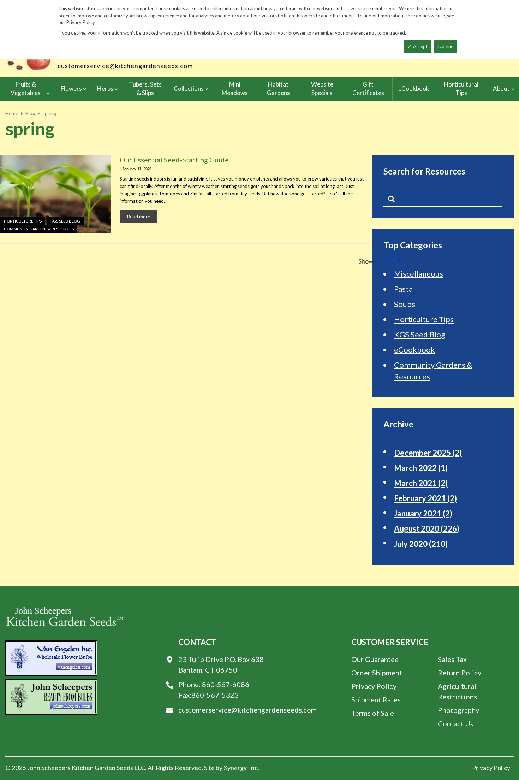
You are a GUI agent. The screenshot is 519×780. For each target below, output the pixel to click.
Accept (420, 46)
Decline (445, 46)
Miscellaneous (418, 273)
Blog (30, 113)
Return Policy (459, 672)
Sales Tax (452, 659)
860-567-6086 (225, 684)
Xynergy (234, 768)
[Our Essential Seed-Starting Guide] (55, 194)
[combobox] (442, 200)
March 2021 (421, 483)
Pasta (403, 289)
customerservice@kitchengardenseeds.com (125, 66)
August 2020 (426, 528)
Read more (138, 216)
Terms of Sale (372, 713)
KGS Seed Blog (65, 221)
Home (11, 113)
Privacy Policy (373, 686)
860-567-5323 (215, 695)
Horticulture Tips (23, 221)
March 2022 (421, 468)
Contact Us (455, 723)
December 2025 (428, 452)
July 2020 (421, 544)
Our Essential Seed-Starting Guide (174, 159)
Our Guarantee (375, 659)
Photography (458, 710)
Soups (404, 304)
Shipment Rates (376, 699)
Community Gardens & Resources (39, 228)
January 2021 (423, 513)
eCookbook (414, 349)
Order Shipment (376, 672)
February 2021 (425, 498)
